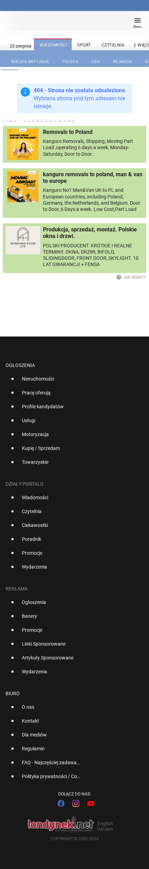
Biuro (13, 693)
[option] (72, 382)
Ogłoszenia (20, 365)
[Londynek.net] (71, 23)
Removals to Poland (68, 132)
